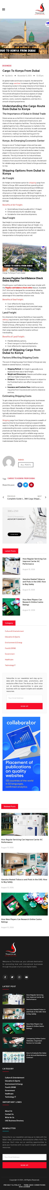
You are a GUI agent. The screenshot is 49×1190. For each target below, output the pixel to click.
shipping (32, 183)
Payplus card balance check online (18, 288)
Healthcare (9, 659)
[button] (3, 9)
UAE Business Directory (14, 1121)
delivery (5, 319)
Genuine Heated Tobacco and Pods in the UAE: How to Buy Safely (34, 582)
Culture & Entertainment (14, 631)
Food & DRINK (10, 648)
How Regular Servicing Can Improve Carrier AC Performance (34, 561)
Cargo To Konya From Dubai (21, 478)
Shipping (6, 420)
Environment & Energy (13, 642)
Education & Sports (12, 637)
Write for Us (9, 1117)
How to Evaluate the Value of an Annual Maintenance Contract (36, 1055)
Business (7, 66)
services (17, 83)
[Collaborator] (21, 790)
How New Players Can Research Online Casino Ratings (33, 602)
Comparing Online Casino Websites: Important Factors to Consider (35, 1040)
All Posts (26, 464)
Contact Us (9, 1114)
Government (10, 654)
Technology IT (10, 665)
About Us (8, 1111)
